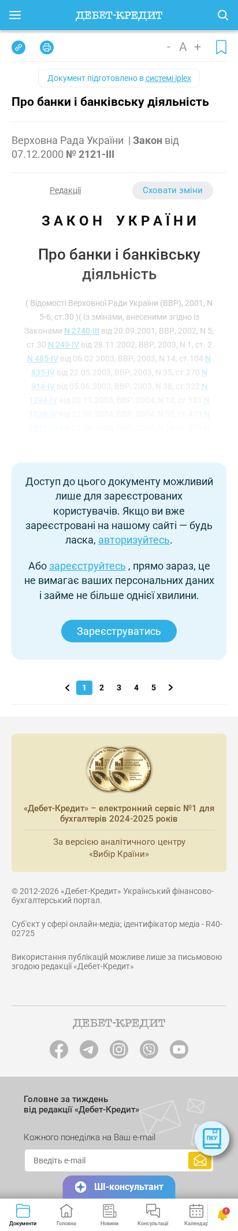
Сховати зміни (173, 190)
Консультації (152, 1223)
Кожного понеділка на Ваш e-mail (89, 1137)
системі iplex (168, 78)
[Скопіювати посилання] (18, 47)
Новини (109, 1223)
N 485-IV (42, 358)
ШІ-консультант (128, 1186)
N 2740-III (81, 330)
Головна (66, 1223)
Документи (22, 1223)
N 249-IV (63, 344)
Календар (196, 1223)
